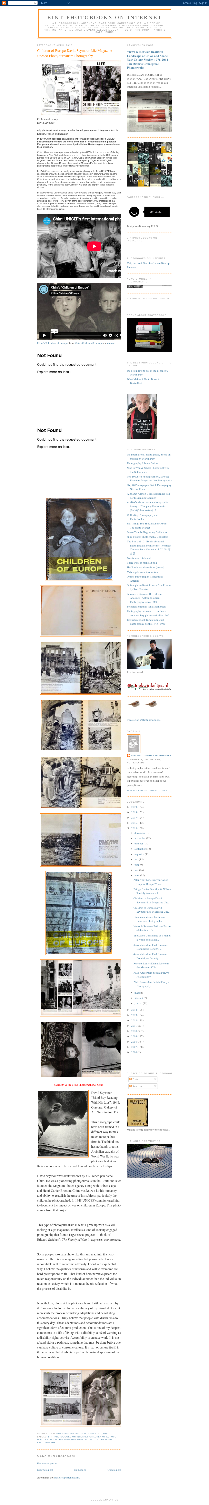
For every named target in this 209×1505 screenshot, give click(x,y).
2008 (134, 1041)
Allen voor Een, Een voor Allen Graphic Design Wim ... (150, 882)
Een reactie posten (47, 1463)
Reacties (137, 1086)
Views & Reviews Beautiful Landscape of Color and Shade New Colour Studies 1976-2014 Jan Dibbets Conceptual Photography (147, 59)
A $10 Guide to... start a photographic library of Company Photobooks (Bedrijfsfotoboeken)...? (147, 506)
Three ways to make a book (142, 562)
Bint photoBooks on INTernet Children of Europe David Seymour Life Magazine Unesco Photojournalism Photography (76, 1440)
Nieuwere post (45, 1470)
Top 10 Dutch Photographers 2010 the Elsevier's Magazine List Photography (149, 478)
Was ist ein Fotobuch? (139, 558)
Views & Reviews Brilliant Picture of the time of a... (152, 928)
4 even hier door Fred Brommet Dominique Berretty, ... (150, 947)
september (140, 849)
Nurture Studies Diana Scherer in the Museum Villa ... (151, 965)
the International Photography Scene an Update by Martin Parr (149, 456)
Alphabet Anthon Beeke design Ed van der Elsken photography (148, 496)
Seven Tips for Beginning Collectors (147, 532)
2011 (134, 1025)
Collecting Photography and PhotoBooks (142, 517)
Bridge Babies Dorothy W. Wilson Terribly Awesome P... (152, 891)
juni (137, 864)
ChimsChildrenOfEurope (88, 343)
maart (138, 992)
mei (137, 870)
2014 (134, 1010)
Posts (135, 1079)
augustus (140, 854)
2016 (134, 823)
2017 (134, 817)
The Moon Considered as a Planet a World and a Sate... (152, 937)
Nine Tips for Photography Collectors (147, 537)
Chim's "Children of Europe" (53, 343)
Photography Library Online (142, 463)
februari (139, 998)
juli (137, 859)
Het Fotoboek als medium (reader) (145, 567)
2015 (134, 828)
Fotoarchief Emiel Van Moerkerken (146, 606)
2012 (134, 1020)
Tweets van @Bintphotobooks (143, 720)
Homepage (80, 1470)
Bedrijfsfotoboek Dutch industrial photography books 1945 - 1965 (146, 622)
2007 (134, 1047)
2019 (134, 807)
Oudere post (114, 1470)
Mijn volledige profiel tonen (147, 791)
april (137, 875)
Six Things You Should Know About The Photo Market (147, 525)
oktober (139, 843)
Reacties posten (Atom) (67, 1477)
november (140, 838)
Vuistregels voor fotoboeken (142, 572)
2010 (134, 1031)
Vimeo (110, 343)
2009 (134, 1036)
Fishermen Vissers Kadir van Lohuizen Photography (149, 919)
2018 (134, 812)
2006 (134, 1052)
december (140, 833)
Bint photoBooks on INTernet (104, 17)
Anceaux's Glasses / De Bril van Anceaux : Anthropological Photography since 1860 (144, 598)
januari (139, 1003)
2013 (134, 1015)
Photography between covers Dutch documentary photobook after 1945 (148, 613)
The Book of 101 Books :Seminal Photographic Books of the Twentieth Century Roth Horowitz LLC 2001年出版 (149, 547)
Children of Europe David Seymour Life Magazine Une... (151, 900)
